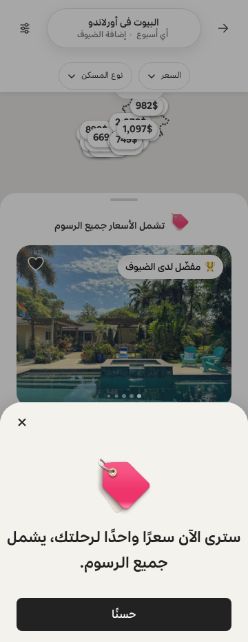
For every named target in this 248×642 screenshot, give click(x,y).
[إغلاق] (22, 422)
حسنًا (124, 614)
